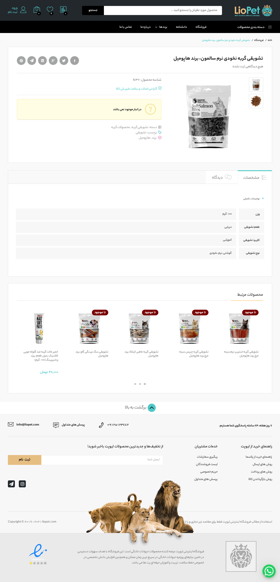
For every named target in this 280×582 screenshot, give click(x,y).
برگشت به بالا (136, 407)
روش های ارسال (262, 464)
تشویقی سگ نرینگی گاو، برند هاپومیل (91, 354)
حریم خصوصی (209, 472)
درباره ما (145, 27)
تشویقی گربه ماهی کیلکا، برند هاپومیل (141, 354)
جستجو (93, 10)
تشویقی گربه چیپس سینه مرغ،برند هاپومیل (193, 354)
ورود (15, 8)
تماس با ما (125, 27)
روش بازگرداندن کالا (260, 479)
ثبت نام (13, 12)
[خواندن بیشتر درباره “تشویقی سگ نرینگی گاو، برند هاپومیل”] (104, 345)
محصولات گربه (120, 127)
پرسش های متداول (206, 479)
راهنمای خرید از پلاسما (259, 457)
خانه (270, 40)
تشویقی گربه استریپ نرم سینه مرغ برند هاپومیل (241, 354)
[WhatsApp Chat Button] (269, 571)
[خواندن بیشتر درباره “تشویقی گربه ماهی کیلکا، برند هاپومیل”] (154, 345)
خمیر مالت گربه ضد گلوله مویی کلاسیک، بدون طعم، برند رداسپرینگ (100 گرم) (40, 356)
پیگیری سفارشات (207, 457)
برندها (163, 27)
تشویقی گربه (139, 127)
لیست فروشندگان (207, 464)
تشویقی (141, 132)
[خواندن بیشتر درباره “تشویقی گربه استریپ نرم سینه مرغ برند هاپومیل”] (254, 345)
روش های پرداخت (261, 472)
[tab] (255, 177)
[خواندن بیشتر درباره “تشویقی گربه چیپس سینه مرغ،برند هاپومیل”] (204, 345)
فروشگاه (201, 27)
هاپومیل (144, 138)
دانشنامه (181, 27)
